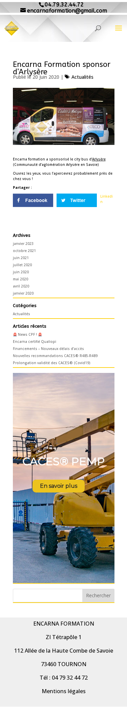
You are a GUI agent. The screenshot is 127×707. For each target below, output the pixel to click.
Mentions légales (64, 691)
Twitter (77, 200)
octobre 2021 (24, 250)
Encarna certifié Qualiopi (34, 341)
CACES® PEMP (63, 461)
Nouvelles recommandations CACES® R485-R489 (55, 355)
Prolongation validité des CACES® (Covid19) (51, 362)
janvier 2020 (23, 293)
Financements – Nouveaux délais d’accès (48, 348)
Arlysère (99, 159)
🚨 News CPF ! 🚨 (27, 334)
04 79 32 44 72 (70, 677)
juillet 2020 (22, 264)
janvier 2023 (23, 243)
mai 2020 (20, 279)
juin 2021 (21, 257)
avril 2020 (21, 286)
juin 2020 (21, 272)
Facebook (33, 200)
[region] (63, 478)
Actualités (82, 77)
